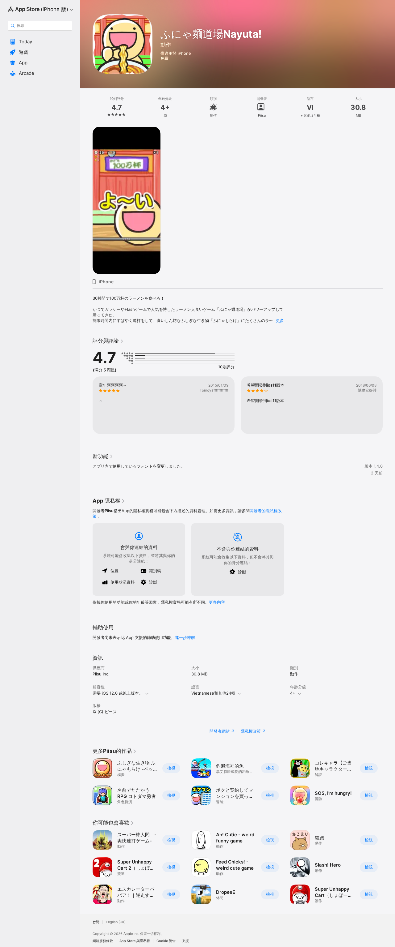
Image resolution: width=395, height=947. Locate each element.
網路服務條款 (103, 941)
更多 (280, 320)
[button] (40, 41)
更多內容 (217, 602)
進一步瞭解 (185, 637)
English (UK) (116, 922)
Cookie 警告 (166, 941)
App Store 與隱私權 (134, 941)
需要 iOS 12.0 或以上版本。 (118, 693)
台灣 (96, 922)
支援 (185, 941)
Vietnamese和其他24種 (213, 693)
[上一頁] (86, 782)
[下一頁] (389, 782)
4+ (292, 693)
